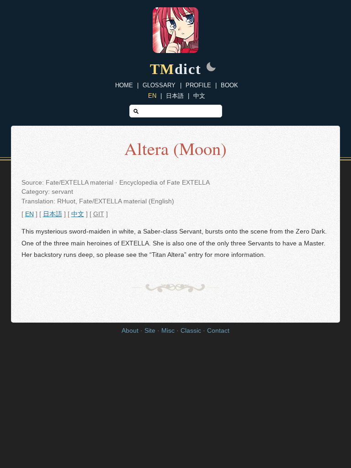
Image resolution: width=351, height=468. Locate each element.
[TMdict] (175, 50)
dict (176, 69)
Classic (191, 330)
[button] (211, 67)
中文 (199, 95)
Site (149, 330)
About (130, 330)
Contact (218, 330)
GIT (98, 214)
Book (229, 85)
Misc (168, 330)
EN (152, 95)
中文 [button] (77, 214)
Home (124, 85)
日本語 (175, 95)
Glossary (159, 85)
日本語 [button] (52, 214)
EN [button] (29, 214)
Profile (198, 85)
